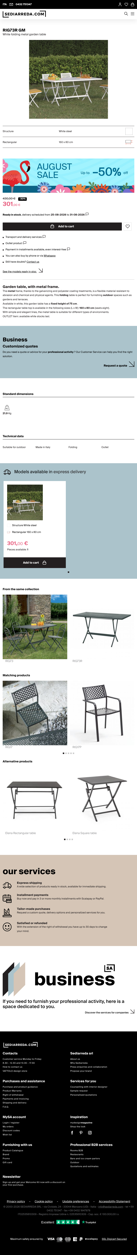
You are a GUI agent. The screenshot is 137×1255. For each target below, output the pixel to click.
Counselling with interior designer (88, 1087)
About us (75, 1059)
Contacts (10, 1053)
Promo (6, 1158)
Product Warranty (12, 1091)
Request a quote (115, 365)
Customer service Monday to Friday (22, 1059)
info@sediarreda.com (110, 1207)
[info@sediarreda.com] (11, 4)
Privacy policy (16, 1201)
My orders (8, 1127)
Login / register (11, 1122)
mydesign (81, 1122)
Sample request (79, 1091)
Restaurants (76, 1154)
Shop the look (77, 1127)
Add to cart (66, 226)
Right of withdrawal (13, 1095)
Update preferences (75, 1201)
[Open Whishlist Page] (126, 4)
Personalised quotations (83, 1095)
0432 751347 (24, 4)
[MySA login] (120, 4)
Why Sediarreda (79, 1063)
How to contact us (12, 1067)
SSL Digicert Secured (114, 1239)
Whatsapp (49, 256)
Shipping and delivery (15, 1103)
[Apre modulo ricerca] (126, 14)
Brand (6, 1154)
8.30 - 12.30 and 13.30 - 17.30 (19, 1063)
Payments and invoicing (16, 1099)
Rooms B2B (76, 1150)
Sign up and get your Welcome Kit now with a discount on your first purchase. (34, 1183)
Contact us (33, 262)
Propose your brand (81, 1071)
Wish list (7, 1134)
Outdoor (74, 1162)
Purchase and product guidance (20, 1087)
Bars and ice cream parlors (85, 1158)
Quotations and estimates (84, 1166)
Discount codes (11, 1131)
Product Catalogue (13, 1150)
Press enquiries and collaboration (88, 1067)
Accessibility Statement (114, 1201)
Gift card (7, 1162)
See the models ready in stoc (20, 272)
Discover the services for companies (107, 1013)
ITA (5, 4)
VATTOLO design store (15, 1071)
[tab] (68, 572)
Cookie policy (44, 1201)
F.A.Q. (6, 1107)
